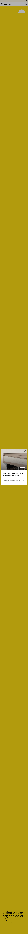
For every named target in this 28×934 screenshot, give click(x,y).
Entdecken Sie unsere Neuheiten (12, 480)
